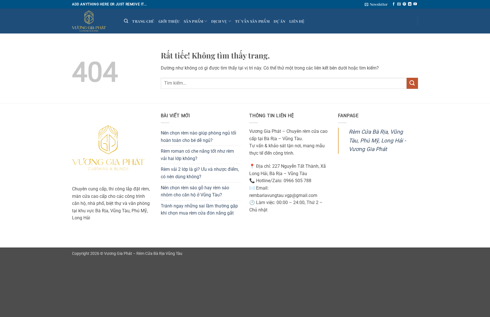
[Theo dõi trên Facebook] (393, 4)
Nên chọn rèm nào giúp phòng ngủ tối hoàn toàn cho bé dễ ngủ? (198, 136)
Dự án (279, 21)
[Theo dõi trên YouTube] (415, 4)
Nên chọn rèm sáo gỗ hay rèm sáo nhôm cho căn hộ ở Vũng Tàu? (195, 191)
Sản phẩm (193, 21)
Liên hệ (296, 21)
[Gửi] (412, 83)
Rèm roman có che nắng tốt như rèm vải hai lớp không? (197, 154)
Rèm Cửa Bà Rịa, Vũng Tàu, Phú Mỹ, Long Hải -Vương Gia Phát (377, 140)
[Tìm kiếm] (126, 21)
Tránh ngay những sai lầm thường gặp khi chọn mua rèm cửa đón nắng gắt (199, 209)
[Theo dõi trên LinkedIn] (409, 4)
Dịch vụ (219, 21)
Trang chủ (143, 21)
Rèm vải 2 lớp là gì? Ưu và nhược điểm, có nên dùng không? (200, 173)
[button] (376, 4)
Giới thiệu (169, 21)
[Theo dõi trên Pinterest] (404, 4)
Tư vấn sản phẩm (252, 21)
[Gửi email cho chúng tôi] (399, 4)
